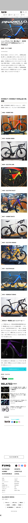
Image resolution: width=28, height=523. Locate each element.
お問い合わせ (14, 502)
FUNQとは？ (7, 502)
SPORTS (17, 469)
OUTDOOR (5, 469)
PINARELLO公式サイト (14, 369)
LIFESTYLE (18, 471)
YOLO (3, 499)
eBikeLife (3, 490)
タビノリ (3, 492)
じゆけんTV (4, 488)
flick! (15, 486)
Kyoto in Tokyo (17, 490)
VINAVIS (15, 480)
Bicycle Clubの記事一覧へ (14, 456)
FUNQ (3, 478)
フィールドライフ (5, 481)
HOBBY (4, 471)
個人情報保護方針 (10, 507)
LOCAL (16, 474)
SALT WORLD (16, 481)
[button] (0, 515)
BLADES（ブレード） (6, 486)
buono (15, 488)
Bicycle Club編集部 (15, 419)
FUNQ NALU (16, 485)
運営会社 (21, 502)
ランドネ (16, 478)
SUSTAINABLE (7, 474)
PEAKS (3, 480)
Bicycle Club (7, 374)
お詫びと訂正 (18, 507)
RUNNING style (4, 485)
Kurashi (6, 499)
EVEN (3, 483)
